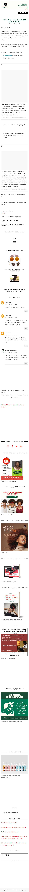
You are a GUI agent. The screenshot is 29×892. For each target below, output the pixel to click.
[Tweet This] (7, 220)
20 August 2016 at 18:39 (11, 317)
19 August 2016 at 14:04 (11, 304)
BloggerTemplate (24, 890)
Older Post (22, 395)
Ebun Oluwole (11, 224)
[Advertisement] (14, 424)
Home (15, 397)
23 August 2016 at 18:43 (11, 352)
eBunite (3, 213)
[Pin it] (17, 220)
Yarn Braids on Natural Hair (9, 823)
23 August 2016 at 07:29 (11, 335)
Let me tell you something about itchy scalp (14, 827)
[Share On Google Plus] (14, 220)
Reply (26, 311)
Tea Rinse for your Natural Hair (10, 832)
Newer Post (7, 395)
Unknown (8, 302)
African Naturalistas (11, 350)
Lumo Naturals (7, 55)
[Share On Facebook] (11, 220)
